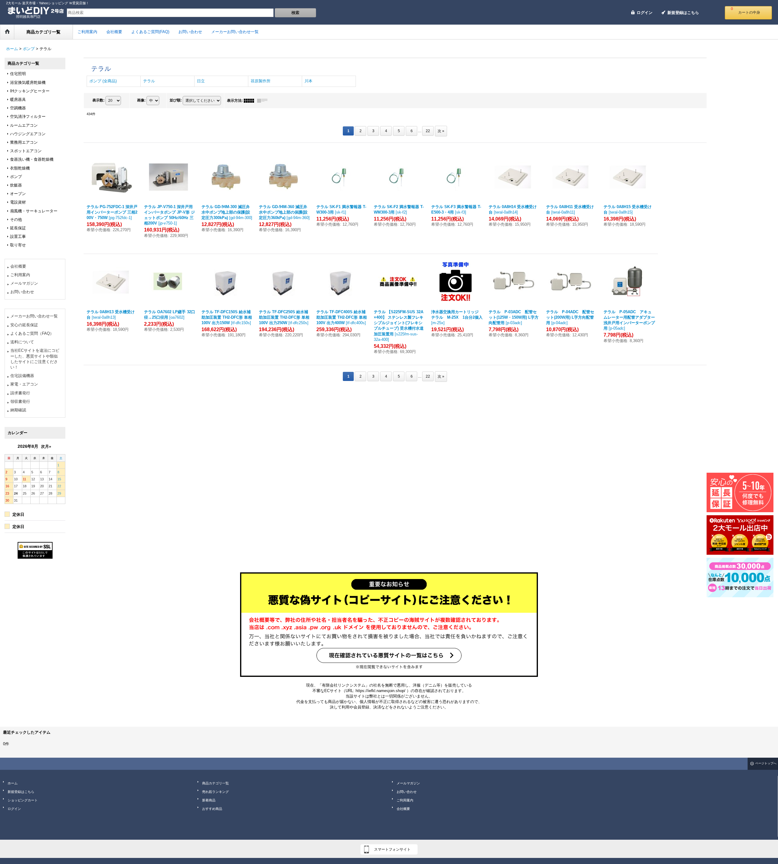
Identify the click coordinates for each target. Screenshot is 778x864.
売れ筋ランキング (215, 792)
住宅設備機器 (22, 375)
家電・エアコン (24, 384)
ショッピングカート (23, 800)
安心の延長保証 (24, 325)
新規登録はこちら (683, 12)
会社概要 (18, 266)
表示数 (98, 100)
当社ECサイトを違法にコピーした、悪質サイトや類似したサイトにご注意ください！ (34, 358)
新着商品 (208, 800)
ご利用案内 (20, 275)
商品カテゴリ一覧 (215, 783)
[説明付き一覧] (263, 100)
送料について (22, 342)
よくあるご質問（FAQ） (32, 333)
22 (428, 131)
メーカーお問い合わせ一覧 (34, 316)
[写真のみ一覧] (250, 100)
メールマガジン (24, 283)
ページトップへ (765, 763)
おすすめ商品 (212, 809)
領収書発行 (20, 401)
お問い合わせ (22, 292)
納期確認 (18, 410)
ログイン (644, 12)
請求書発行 (20, 393)
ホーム (13, 783)
